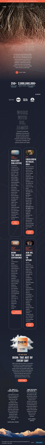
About (13, 6)
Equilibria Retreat (18, 7)
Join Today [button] (15, 222)
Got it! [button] (32, 442)
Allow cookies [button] (39, 442)
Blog (37, 6)
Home (9, 6)
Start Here (22, 72)
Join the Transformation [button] (17, 312)
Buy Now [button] (22, 380)
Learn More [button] (30, 232)
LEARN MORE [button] (30, 324)
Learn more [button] (9, 443)
